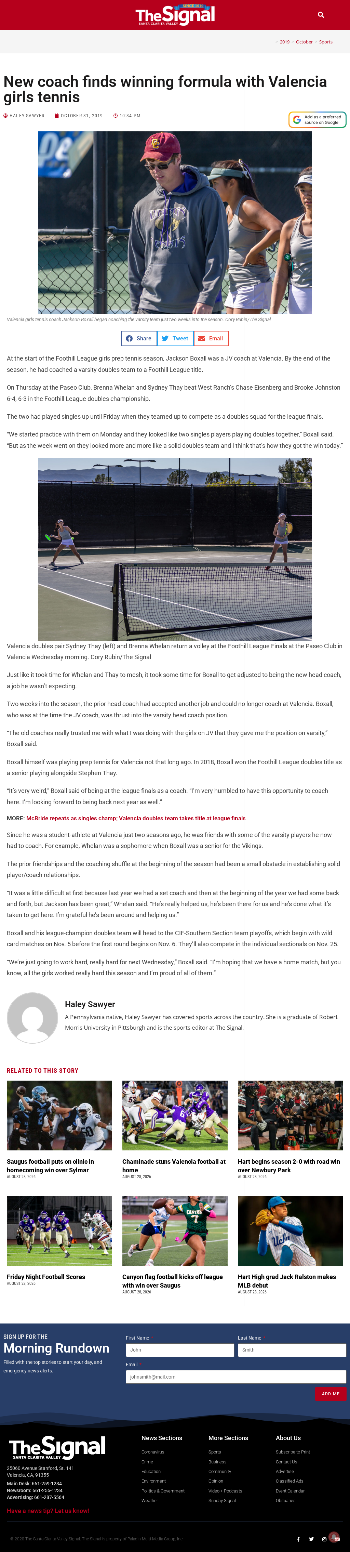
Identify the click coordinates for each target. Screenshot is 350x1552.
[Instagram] (324, 1539)
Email (132, 1364)
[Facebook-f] (298, 1539)
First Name (138, 1338)
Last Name (250, 1338)
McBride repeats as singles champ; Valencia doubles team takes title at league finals (136, 818)
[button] (29, 15)
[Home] (271, 42)
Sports (326, 42)
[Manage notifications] (333, 1536)
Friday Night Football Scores (47, 1276)
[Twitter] (311, 1539)
